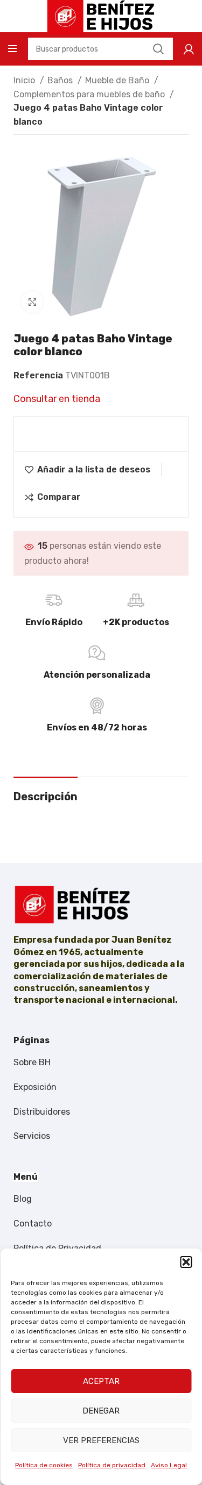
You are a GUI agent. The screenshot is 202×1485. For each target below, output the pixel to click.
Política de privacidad (111, 1465)
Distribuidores (41, 1112)
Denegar (101, 1411)
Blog (22, 1199)
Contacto (32, 1223)
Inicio (25, 80)
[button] (185, 1262)
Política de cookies (44, 1465)
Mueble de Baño (118, 80)
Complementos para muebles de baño (90, 94)
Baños (61, 80)
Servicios (31, 1136)
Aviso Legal (169, 1465)
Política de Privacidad (57, 1248)
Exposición (35, 1087)
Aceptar (101, 1381)
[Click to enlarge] (32, 302)
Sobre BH (32, 1062)
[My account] (188, 49)
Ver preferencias (101, 1440)
